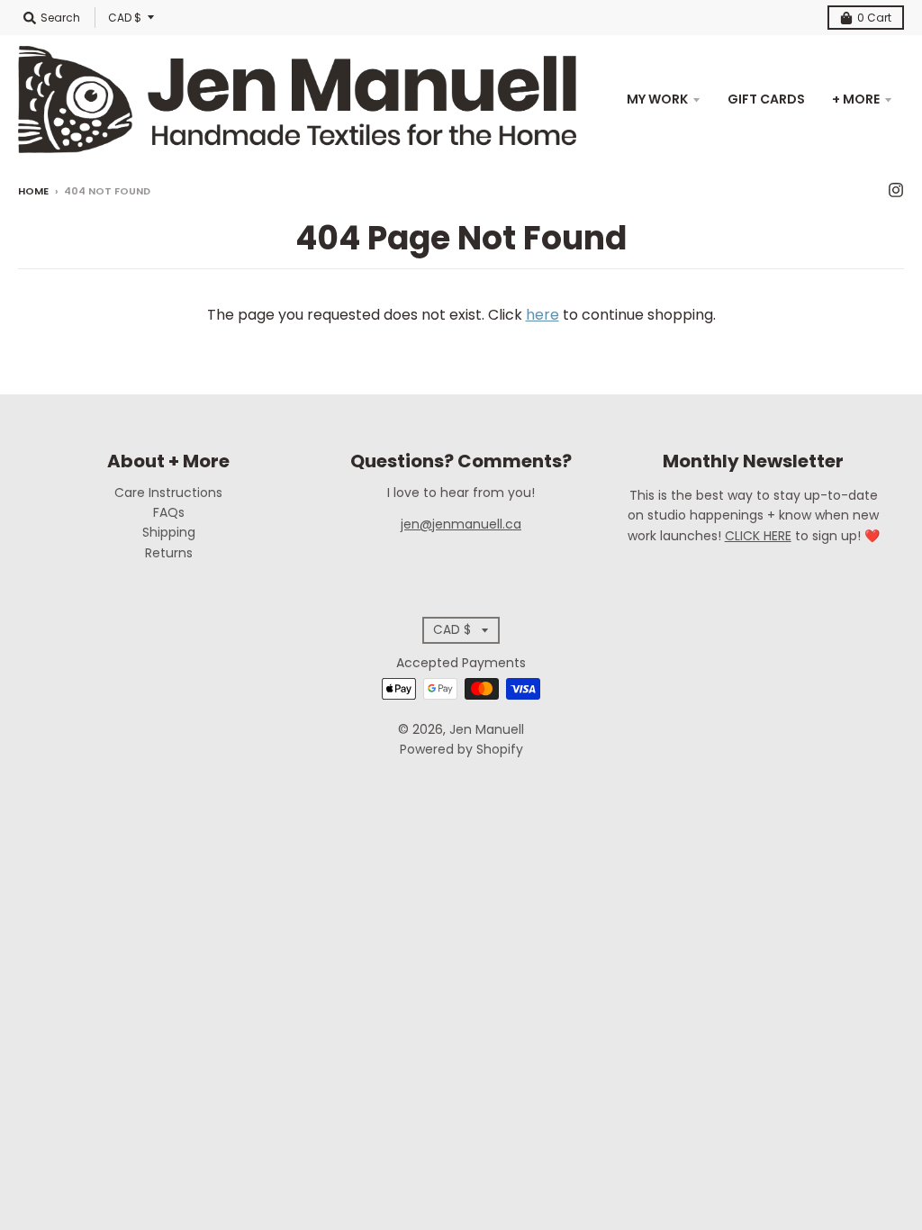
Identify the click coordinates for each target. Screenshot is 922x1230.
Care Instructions (168, 493)
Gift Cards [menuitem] (766, 99)
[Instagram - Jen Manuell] (896, 190)
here (542, 314)
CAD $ (124, 17)
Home (33, 191)
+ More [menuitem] (856, 99)
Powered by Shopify (461, 749)
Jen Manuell (486, 729)
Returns (169, 553)
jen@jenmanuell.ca (461, 524)
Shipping (168, 532)
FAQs (169, 512)
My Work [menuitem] (657, 99)
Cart (874, 17)
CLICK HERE (758, 536)
